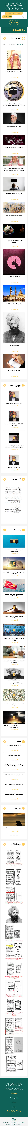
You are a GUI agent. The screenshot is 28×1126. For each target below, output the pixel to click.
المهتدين (14, 1107)
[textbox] (14, 13)
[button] (17, 835)
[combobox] (14, 13)
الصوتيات (14, 1102)
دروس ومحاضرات (14, 1098)
